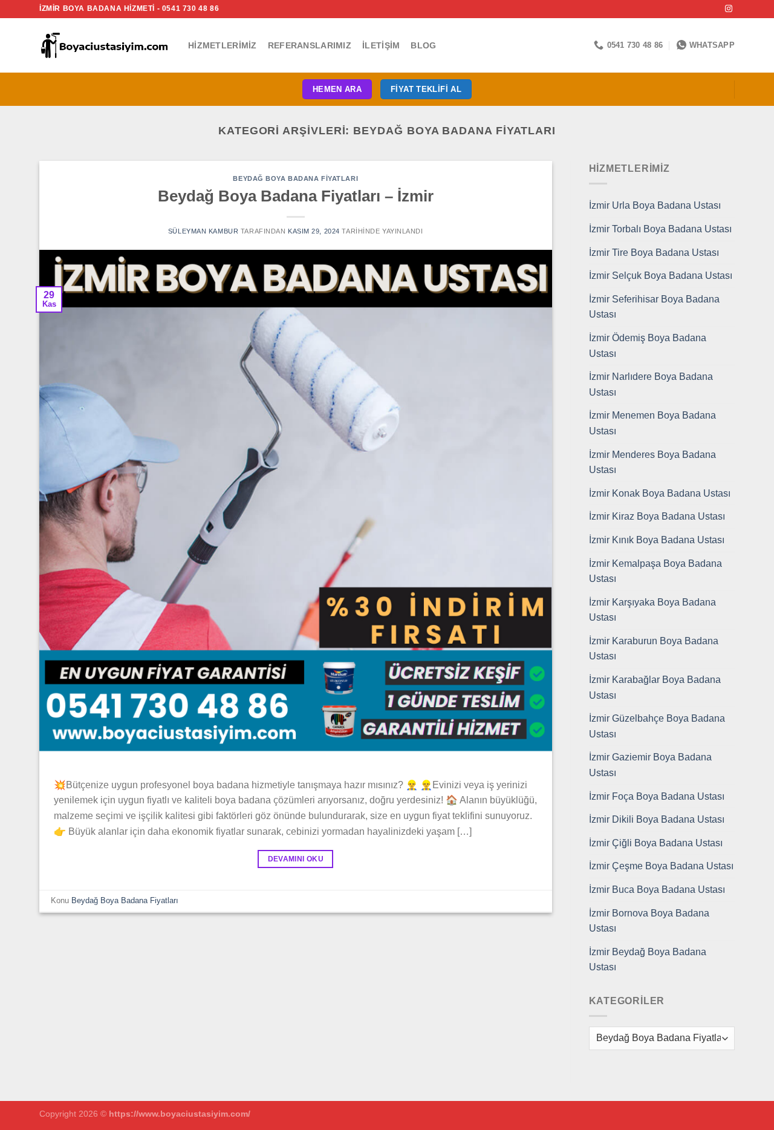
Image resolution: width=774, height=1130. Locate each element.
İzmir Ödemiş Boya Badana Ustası (647, 346)
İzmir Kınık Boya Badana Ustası (656, 540)
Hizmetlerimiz (222, 45)
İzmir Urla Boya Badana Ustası (655, 205)
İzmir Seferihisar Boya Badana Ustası (654, 307)
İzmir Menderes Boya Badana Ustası (652, 462)
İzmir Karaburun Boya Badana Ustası (653, 649)
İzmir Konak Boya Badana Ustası (659, 493)
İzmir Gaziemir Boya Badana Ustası (650, 765)
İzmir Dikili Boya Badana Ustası (656, 819)
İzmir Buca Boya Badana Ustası (657, 889)
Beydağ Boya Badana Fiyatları (295, 178)
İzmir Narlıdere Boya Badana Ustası (651, 384)
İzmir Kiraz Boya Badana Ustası (657, 516)
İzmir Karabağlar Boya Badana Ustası (655, 687)
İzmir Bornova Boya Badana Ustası (649, 921)
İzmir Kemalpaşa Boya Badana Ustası (655, 571)
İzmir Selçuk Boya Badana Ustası (660, 275)
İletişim (381, 45)
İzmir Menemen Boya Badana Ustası (652, 423)
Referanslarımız (309, 45)
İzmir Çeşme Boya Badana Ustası (661, 866)
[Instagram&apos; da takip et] (728, 9)
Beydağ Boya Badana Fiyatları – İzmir (296, 196)
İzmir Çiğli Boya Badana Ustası (656, 843)
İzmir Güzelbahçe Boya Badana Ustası (657, 726)
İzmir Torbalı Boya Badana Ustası (660, 229)
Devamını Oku (296, 859)
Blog (423, 45)
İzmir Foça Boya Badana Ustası (656, 796)
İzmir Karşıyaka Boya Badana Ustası (652, 610)
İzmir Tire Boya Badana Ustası (654, 252)
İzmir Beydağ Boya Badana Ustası (647, 960)
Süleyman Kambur (203, 231)
